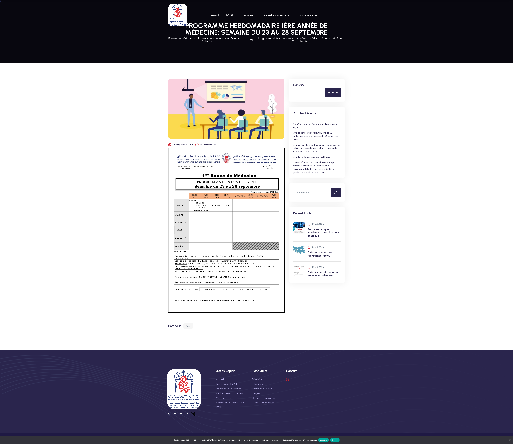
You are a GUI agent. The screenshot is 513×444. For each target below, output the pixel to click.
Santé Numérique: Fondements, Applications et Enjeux (323, 232)
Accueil (215, 15)
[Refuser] (509, 440)
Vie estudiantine (308, 15)
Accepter (323, 440)
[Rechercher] (336, 192)
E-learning (258, 384)
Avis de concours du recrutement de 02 (320, 254)
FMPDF (229, 15)
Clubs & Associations (263, 402)
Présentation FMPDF (226, 384)
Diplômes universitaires (228, 388)
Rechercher (299, 84)
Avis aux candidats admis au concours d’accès (324, 274)
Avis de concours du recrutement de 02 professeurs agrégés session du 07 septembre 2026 (315, 136)
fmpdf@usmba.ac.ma (183, 145)
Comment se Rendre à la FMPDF (230, 404)
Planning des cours (262, 388)
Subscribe (334, 382)
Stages (256, 393)
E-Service (257, 379)
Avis (188, 326)
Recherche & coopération (276, 15)
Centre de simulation (263, 398)
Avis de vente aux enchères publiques (311, 157)
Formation (248, 15)
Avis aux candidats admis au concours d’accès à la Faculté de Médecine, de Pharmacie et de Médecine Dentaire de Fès (317, 148)
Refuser (334, 440)
